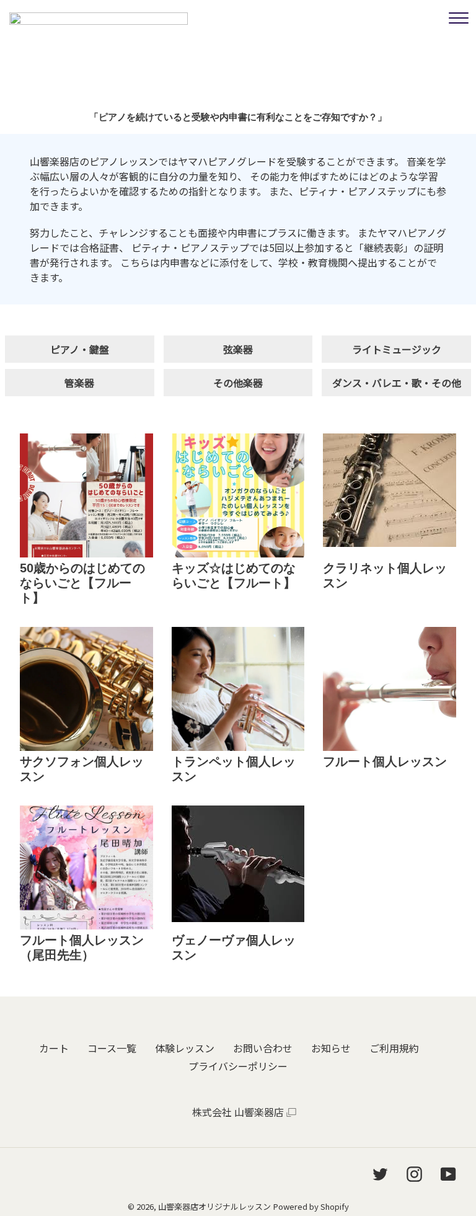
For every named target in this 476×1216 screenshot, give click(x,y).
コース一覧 (111, 1048)
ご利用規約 (394, 1048)
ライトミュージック (396, 349)
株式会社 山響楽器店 (238, 1111)
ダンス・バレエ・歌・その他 (396, 382)
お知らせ (331, 1048)
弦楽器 (238, 349)
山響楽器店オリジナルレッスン (214, 1206)
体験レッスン (184, 1048)
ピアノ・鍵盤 (79, 349)
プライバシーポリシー (238, 1065)
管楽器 (79, 382)
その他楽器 (238, 382)
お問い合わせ (263, 1048)
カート (54, 1048)
